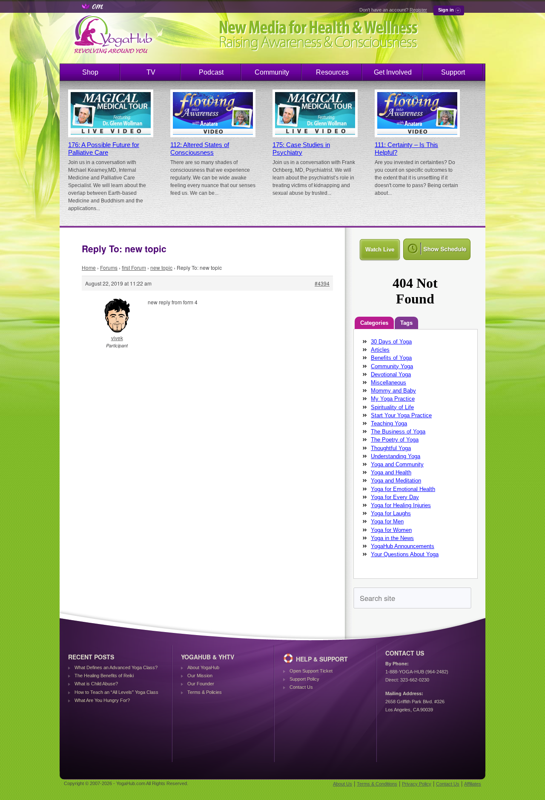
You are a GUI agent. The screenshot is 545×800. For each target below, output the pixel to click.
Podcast (211, 72)
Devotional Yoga (391, 374)
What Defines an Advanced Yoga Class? (116, 667)
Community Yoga (392, 366)
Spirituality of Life (392, 407)
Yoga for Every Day (395, 497)
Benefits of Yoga (391, 358)
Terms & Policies (204, 692)
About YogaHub (203, 667)
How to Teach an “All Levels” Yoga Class (116, 692)
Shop (90, 72)
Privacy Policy (416, 783)
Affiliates (472, 783)
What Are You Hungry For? (102, 700)
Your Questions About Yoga (405, 554)
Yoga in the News (392, 538)
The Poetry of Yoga (395, 439)
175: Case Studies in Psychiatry (301, 149)
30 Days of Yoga (391, 341)
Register (418, 9)
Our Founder (200, 683)
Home (89, 267)
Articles (380, 350)
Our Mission (199, 675)
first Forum (134, 267)
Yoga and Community (397, 464)
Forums (109, 267)
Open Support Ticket (311, 670)
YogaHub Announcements (402, 546)
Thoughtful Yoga (391, 448)
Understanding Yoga (395, 456)
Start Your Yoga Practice (401, 415)
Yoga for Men (387, 521)
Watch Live (379, 249)
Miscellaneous (388, 382)
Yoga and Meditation (396, 480)
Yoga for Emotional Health (403, 489)
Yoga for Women (391, 530)
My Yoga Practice (393, 399)
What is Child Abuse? (96, 683)
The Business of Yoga (398, 431)
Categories (374, 323)
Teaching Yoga (389, 423)
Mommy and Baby (393, 390)
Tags (406, 323)
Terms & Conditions (377, 783)
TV (150, 72)
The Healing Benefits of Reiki (104, 675)
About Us (342, 783)
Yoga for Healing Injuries (401, 505)
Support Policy (304, 679)
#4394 (322, 283)
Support (453, 72)
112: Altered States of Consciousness (199, 149)
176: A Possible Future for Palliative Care (103, 149)
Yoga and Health (391, 472)
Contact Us (301, 687)
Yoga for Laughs (391, 513)
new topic (161, 267)
